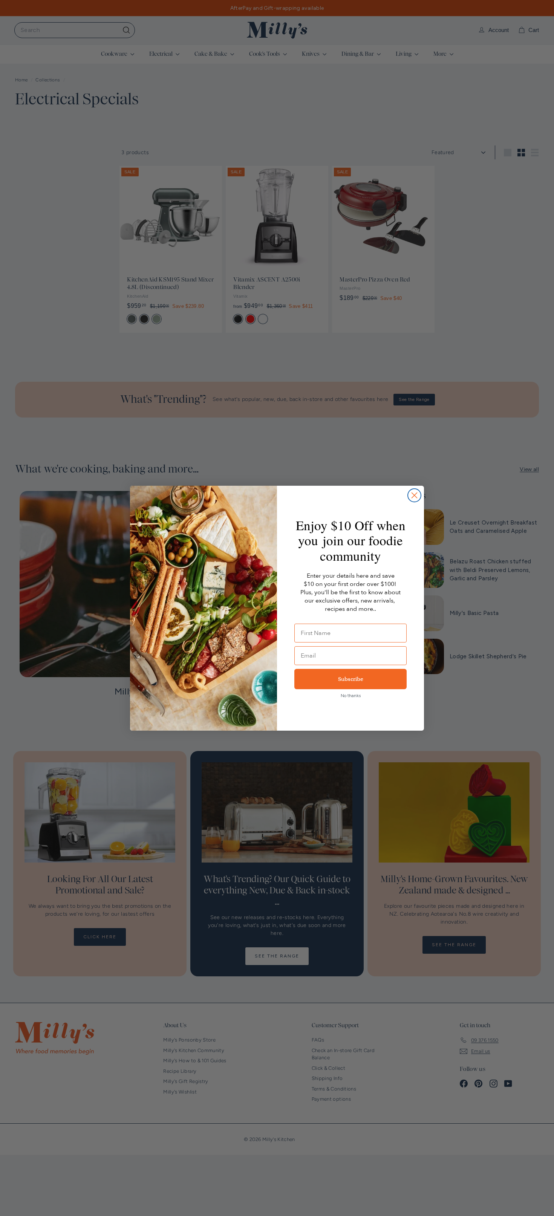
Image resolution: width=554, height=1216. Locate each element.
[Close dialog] (414, 495)
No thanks (351, 695)
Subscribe (350, 679)
